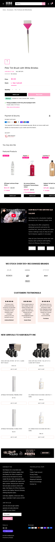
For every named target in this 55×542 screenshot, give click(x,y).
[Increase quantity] (19, 89)
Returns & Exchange (35, 481)
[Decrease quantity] (12, 89)
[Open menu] (3, 3)
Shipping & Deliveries (36, 479)
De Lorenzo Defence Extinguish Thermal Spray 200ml (31, 185)
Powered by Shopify (8, 537)
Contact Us (33, 484)
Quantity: (7, 89)
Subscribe (8, 518)
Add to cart (16, 94)
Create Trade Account (36, 472)
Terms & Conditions (35, 477)
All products (10, 10)
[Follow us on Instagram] (6, 528)
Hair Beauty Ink (9, 71)
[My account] (48, 3)
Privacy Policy (34, 474)
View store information (13, 107)
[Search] (43, 3)
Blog (31, 470)
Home (4, 10)
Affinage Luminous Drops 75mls (11, 184)
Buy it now (39, 94)
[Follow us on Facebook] (4, 528)
